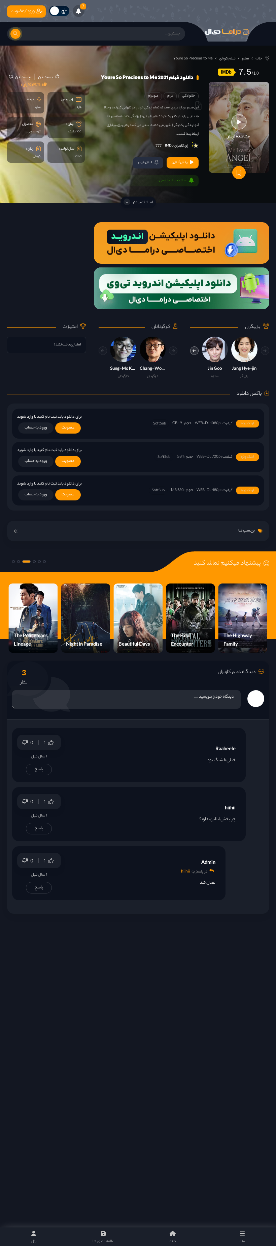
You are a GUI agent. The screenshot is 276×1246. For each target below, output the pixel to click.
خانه (258, 59)
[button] (194, 350)
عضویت (68, 427)
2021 (78, 156)
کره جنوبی (34, 131)
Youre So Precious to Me (193, 59)
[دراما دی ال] (227, 32)
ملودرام (153, 96)
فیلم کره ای (227, 59)
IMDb (226, 72)
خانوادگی (188, 96)
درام (170, 96)
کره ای (37, 156)
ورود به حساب (36, 427)
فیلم (245, 59)
